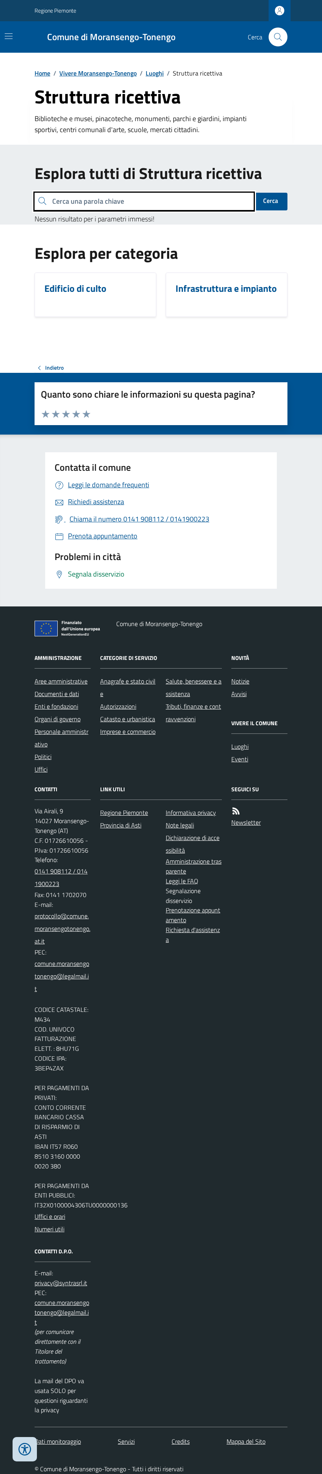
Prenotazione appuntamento (193, 915)
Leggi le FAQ (182, 881)
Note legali (180, 825)
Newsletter (246, 822)
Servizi (126, 1441)
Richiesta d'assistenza (193, 934)
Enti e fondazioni (56, 706)
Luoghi (155, 73)
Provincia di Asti (120, 825)
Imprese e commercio (128, 731)
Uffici (41, 769)
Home (42, 73)
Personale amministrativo (61, 738)
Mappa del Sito (246, 1441)
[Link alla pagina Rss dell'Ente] (236, 811)
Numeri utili (49, 1229)
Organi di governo (57, 719)
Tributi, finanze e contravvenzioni (193, 713)
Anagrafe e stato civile (128, 687)
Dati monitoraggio (58, 1441)
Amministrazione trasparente (193, 866)
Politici (43, 756)
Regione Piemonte (55, 10)
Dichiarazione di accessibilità (193, 844)
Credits (181, 1441)
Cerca (270, 200)
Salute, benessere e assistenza (193, 687)
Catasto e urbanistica (127, 719)
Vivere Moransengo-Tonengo (98, 73)
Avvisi (239, 693)
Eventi (239, 759)
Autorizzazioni (118, 706)
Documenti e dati (57, 693)
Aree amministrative (61, 681)
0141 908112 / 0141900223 (61, 877)
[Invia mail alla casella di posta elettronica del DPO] (61, 1283)
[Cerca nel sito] (274, 37)
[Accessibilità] (24, 1449)
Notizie (240, 681)
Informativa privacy (191, 812)
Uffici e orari (50, 1216)
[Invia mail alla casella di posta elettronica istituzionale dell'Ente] (63, 928)
